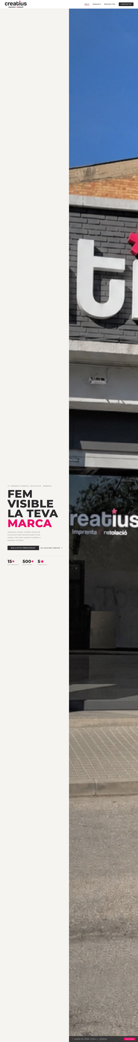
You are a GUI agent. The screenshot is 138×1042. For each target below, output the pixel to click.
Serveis (97, 4)
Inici (87, 4)
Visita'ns (129, 1039)
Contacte (126, 4)
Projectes (109, 4)
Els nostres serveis (50, 548)
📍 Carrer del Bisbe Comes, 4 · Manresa (89, 1039)
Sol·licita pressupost (23, 548)
